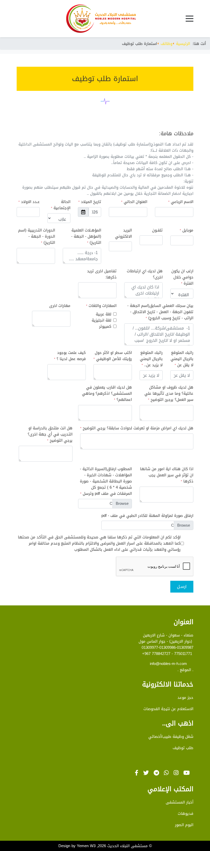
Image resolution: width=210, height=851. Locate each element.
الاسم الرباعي (180, 202)
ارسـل (182, 587)
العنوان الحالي (134, 202)
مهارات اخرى (59, 306)
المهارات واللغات (101, 306)
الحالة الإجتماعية (60, 205)
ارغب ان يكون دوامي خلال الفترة (182, 277)
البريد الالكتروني (123, 233)
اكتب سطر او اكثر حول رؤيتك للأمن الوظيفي (112, 356)
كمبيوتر (105, 326)
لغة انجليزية (101, 320)
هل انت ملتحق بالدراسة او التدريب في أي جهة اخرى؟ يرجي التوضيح (50, 434)
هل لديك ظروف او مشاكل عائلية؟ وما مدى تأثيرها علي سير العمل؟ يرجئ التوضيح (168, 393)
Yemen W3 (86, 845)
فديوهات (185, 813)
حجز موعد (185, 697)
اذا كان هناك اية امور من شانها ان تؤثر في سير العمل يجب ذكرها (166, 475)
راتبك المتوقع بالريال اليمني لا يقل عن (182, 359)
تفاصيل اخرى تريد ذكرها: (102, 274)
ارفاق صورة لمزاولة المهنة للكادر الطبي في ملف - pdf (147, 515)
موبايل (186, 230)
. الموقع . (185, 669)
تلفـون (157, 230)
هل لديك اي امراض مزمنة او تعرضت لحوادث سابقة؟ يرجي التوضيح (136, 428)
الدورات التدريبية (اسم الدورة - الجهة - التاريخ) (36, 236)
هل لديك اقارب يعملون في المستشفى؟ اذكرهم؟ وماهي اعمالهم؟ (107, 393)
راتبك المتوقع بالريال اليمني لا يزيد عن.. (151, 359)
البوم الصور (184, 824)
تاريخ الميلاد (89, 202)
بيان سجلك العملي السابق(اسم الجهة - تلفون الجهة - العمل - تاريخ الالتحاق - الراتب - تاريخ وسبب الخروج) (160, 312)
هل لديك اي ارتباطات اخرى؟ (145, 274)
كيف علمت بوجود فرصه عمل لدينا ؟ (70, 356)
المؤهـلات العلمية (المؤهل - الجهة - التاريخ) (86, 236)
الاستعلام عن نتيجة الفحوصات (168, 708)
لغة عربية (103, 314)
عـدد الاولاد (29, 202)
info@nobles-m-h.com (168, 663)
